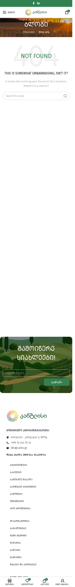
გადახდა (16, 557)
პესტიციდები (18, 465)
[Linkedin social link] (38, 3)
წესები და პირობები (23, 564)
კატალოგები (18, 528)
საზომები (16, 494)
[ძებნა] (65, 96)
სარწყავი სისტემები (23, 486)
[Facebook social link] (33, 3)
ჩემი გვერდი (18, 535)
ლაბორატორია (19, 521)
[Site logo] (36, 12)
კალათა (15, 550)
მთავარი (29, 32)
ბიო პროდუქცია (20, 508)
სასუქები (15, 472)
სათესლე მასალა (21, 479)
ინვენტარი (17, 501)
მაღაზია (15, 542)
